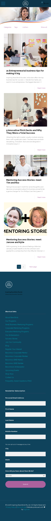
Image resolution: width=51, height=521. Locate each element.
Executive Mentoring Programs (17, 332)
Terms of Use (21, 507)
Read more (41, 88)
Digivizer (26, 509)
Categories (7, 27)
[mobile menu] (3, 4)
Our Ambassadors (12, 335)
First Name (10, 409)
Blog (7, 346)
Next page (33, 267)
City (7, 448)
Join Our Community (13, 342)
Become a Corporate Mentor (16, 353)
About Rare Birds (11, 317)
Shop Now (9, 374)
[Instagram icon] (27, 513)
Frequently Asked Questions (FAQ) (18, 381)
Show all (44, 27)
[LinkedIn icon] (24, 513)
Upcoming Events (12, 370)
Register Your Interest (13, 349)
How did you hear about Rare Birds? (20, 471)
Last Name (10, 420)
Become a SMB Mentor (14, 360)
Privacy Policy (11, 507)
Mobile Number (11, 431)
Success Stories (11, 339)
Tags (16, 27)
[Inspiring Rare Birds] (25, 3)
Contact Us (9, 377)
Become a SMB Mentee (14, 363)
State (8, 460)
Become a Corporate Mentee (16, 356)
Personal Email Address (15, 398)
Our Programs (10, 321)
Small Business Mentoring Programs (19, 324)
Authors (25, 27)
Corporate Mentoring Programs (17, 328)
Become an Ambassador (14, 367)
